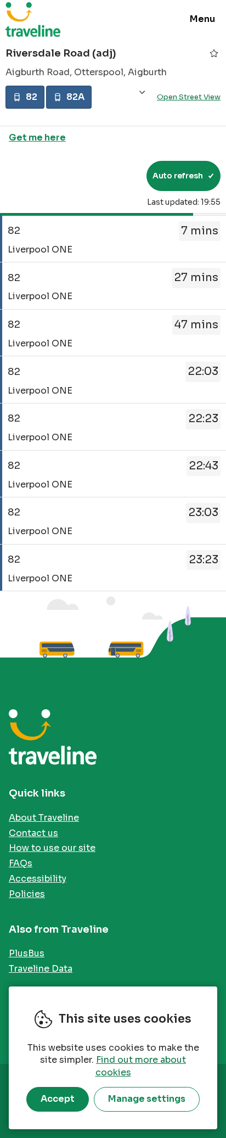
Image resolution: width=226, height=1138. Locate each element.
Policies (27, 894)
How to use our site (52, 848)
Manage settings (146, 1099)
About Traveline (44, 817)
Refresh (118, 176)
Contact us (33, 833)
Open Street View (189, 97)
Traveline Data (40, 968)
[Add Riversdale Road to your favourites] (214, 53)
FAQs (20, 863)
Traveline (32, 19)
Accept (58, 1099)
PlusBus (26, 953)
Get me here (37, 137)
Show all (142, 92)
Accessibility (37, 878)
